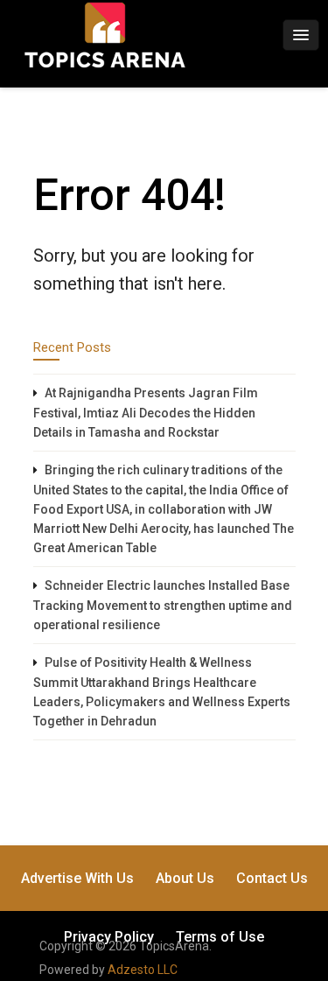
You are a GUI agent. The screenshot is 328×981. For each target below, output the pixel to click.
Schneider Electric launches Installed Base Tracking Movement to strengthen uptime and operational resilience (162, 605)
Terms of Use (220, 936)
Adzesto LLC (143, 970)
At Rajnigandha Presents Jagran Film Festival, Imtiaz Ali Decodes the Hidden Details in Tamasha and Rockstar (145, 412)
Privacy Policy (109, 936)
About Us (185, 878)
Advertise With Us (77, 878)
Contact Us (272, 878)
